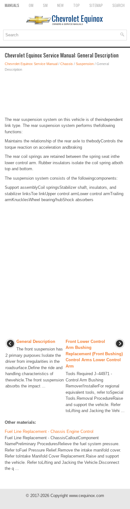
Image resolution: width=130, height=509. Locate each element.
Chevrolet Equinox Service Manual (31, 64)
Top (76, 5)
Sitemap (96, 5)
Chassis (66, 64)
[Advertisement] (65, 94)
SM (45, 5)
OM (31, 5)
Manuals (12, 5)
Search (118, 5)
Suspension (85, 64)
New (60, 5)
